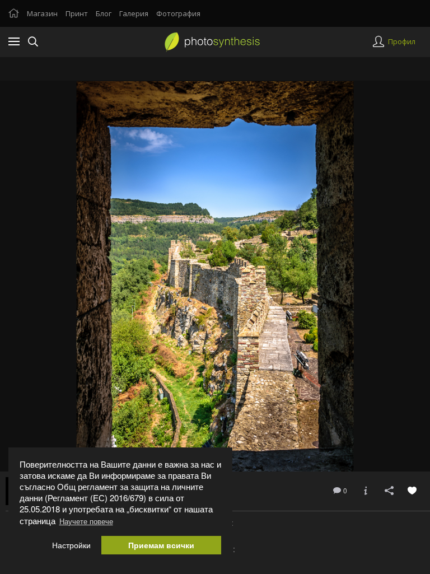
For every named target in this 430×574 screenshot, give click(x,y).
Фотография (178, 13)
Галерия (133, 13)
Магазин (42, 13)
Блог (103, 13)
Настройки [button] (71, 545)
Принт (77, 13)
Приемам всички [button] (161, 545)
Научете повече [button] (86, 521)
